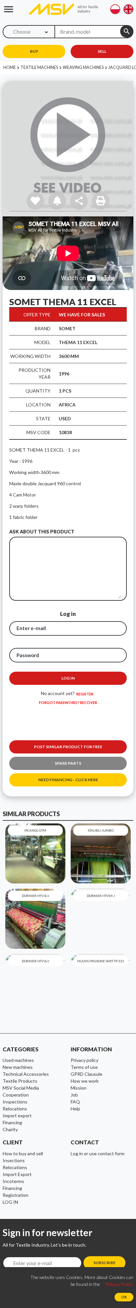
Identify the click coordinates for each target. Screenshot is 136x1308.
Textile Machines (39, 67)
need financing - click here (68, 779)
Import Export (17, 1174)
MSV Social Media (21, 1088)
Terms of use (84, 1067)
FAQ (75, 1101)
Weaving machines (83, 67)
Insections (14, 1160)
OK (124, 1297)
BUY (34, 51)
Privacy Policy (119, 1284)
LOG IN (10, 1202)
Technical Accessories (26, 1074)
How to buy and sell (23, 1153)
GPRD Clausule (86, 1074)
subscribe (104, 1262)
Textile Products (20, 1081)
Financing (12, 1188)
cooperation (16, 1095)
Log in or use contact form (97, 1153)
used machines (18, 1060)
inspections (15, 1101)
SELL (102, 51)
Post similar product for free (68, 746)
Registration (15, 1195)
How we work (85, 1081)
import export (17, 1115)
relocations (15, 1108)
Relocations (15, 1167)
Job (74, 1095)
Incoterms (13, 1181)
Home (9, 67)
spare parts (68, 763)
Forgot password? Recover (68, 702)
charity (10, 1129)
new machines (18, 1067)
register (84, 694)
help (75, 1108)
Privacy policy (84, 1060)
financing (12, 1122)
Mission (78, 1088)
